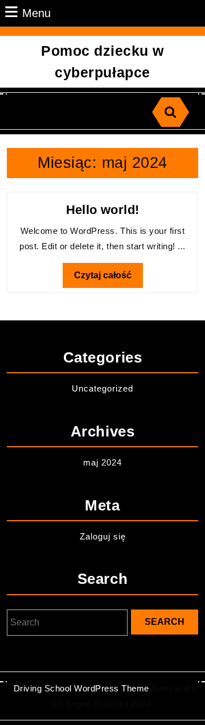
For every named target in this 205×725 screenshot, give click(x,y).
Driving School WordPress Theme (81, 688)
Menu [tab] (36, 12)
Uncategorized (102, 388)
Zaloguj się (103, 536)
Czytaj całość (108, 279)
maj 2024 (102, 462)
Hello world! (103, 210)
